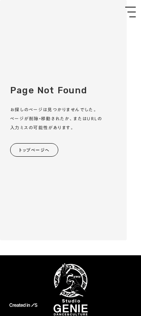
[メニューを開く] (130, 12)
